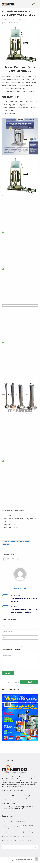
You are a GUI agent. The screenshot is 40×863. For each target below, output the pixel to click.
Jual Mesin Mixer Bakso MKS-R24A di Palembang (17, 836)
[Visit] (20, 573)
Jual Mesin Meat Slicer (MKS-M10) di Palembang (16, 822)
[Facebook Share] (3, 559)
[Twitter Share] (8, 559)
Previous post (15, 596)
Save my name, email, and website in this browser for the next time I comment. (19, 648)
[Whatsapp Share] (18, 559)
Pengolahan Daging (11, 23)
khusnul (7, 19)
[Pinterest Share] (13, 559)
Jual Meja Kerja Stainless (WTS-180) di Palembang (17, 832)
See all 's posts (20, 589)
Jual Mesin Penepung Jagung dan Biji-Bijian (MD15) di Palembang (18, 827)
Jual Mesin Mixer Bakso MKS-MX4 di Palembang (16, 840)
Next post (14, 607)
